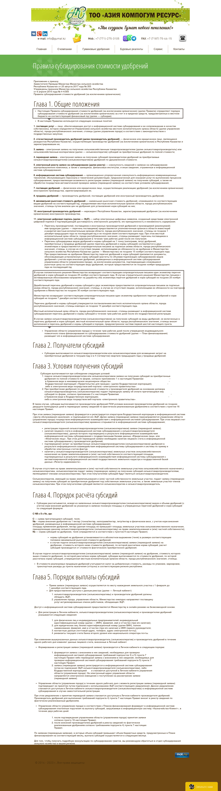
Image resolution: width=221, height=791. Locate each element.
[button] (64, 49)
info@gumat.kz (56, 38)
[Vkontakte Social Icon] (33, 33)
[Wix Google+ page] (39, 33)
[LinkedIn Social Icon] (45, 33)
